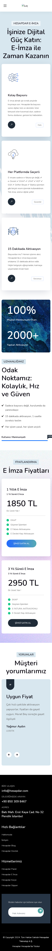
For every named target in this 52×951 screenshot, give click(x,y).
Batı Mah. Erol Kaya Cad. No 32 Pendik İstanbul (23, 814)
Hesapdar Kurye (9, 880)
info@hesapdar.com (15, 791)
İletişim (5, 840)
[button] (8, 755)
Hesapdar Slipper (10, 885)
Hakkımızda (7, 834)
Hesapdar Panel (9, 869)
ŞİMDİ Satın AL (21, 543)
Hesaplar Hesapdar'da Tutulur (26, 946)
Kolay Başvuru (17, 95)
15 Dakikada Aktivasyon (24, 249)
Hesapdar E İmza (9, 874)
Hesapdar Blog (9, 845)
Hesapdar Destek (10, 851)
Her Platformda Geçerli (24, 172)
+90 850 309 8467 (14, 801)
